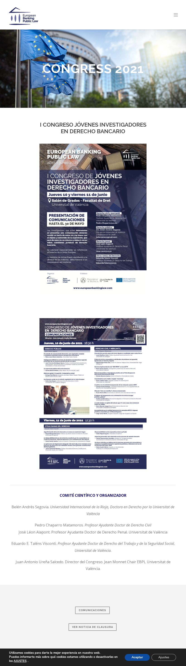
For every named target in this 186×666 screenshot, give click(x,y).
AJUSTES (20, 661)
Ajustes (163, 657)
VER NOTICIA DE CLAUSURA (92, 627)
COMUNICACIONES (92, 610)
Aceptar (137, 657)
